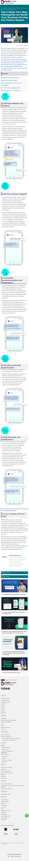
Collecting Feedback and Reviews (11, 77)
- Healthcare (4, 758)
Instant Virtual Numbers (7, 773)
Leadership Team (5, 700)
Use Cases (3, 807)
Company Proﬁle (5, 698)
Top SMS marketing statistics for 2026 (11, 672)
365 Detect (3, 776)
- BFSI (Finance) (5, 754)
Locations (3, 703)
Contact (3, 705)
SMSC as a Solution (5, 771)
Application (4, 819)
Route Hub (3, 769)
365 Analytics (4, 778)
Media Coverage (5, 801)
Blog (5, 8)
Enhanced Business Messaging (8, 720)
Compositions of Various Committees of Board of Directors (13, 786)
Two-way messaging (7, 55)
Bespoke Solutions (5, 727)
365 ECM (3, 774)
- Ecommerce (4, 756)
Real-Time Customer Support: (10, 80)
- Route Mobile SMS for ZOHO (9, 740)
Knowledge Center (5, 816)
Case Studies (4, 805)
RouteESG (3, 712)
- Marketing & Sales (5, 747)
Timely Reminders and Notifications (12, 90)
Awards (3, 711)
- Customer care (5, 749)
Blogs (2, 809)
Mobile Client (4, 818)
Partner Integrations (6, 736)
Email (2, 725)
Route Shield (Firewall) (6, 767)
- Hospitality (4, 762)
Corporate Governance (6, 788)
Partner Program (5, 734)
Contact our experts (13, 549)
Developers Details (5, 794)
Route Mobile (21, 545)
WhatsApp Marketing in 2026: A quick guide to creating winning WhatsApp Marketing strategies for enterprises (13, 653)
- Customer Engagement (7, 751)
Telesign (12, 856)
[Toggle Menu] (26, 1)
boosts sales (19, 381)
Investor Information (6, 783)
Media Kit (3, 803)
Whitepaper (4, 814)
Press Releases (4, 799)
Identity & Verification (6, 722)
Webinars (3, 812)
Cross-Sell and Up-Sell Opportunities (12, 87)
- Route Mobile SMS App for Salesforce (11, 738)
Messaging (3, 718)
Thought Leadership (6, 810)
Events (2, 709)
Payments (3, 729)
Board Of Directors (5, 702)
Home (2, 8)
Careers (3, 707)
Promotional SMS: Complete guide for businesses (13, 594)
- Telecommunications (6, 760)
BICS (9, 856)
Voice (2, 723)
